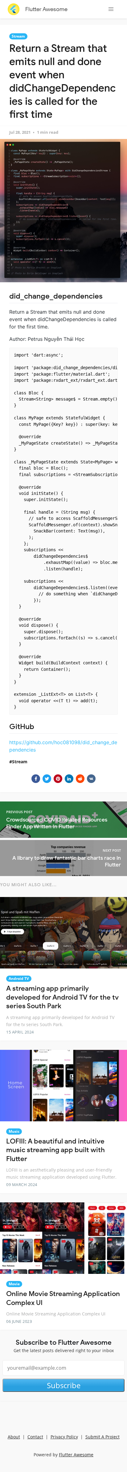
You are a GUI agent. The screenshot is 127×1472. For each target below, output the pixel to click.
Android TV (19, 978)
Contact (35, 1437)
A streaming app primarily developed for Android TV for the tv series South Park (62, 997)
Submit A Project (102, 1437)
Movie (14, 1283)
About (14, 1437)
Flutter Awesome (46, 9)
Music (14, 1131)
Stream (18, 36)
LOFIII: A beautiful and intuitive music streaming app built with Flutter (55, 1150)
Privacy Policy (64, 1437)
